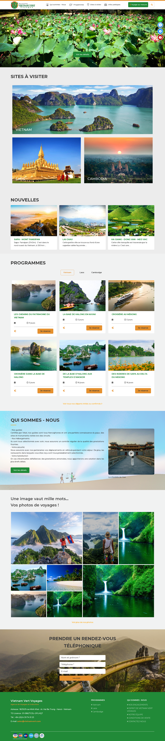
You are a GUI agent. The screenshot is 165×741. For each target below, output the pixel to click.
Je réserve (45, 331)
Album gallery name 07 (100, 542)
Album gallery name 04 (64, 581)
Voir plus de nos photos (82, 622)
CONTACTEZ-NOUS (137, 721)
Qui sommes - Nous (58, 5)
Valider (76, 678)
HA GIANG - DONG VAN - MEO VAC (32, 239)
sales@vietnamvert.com (29, 721)
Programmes (79, 5)
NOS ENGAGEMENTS (138, 705)
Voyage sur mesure (139, 5)
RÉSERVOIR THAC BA (74, 239)
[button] (78, 60)
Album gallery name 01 (64, 608)
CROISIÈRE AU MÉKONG (124, 314)
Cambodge (96, 272)
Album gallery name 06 (136, 542)
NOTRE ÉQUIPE (135, 715)
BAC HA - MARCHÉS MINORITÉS (128, 239)
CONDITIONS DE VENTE (139, 718)
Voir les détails (82, 55)
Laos (20, 179)
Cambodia (97, 179)
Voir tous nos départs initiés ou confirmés (82, 404)
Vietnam (24, 130)
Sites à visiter (95, 5)
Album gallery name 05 (28, 581)
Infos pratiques (114, 5)
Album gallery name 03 (28, 608)
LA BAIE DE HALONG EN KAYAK (79, 314)
